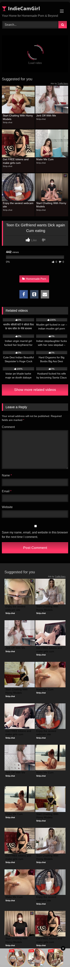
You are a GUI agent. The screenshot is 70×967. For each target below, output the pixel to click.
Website (7, 507)
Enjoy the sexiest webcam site (18, 205)
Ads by (59, 83)
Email (6, 491)
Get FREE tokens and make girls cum (16, 161)
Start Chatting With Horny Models (18, 117)
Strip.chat (7, 122)
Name (7, 475)
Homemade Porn (36, 278)
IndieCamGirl (23, 8)
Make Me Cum (45, 159)
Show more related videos (35, 390)
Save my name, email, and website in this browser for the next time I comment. (35, 534)
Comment (8, 427)
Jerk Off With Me (46, 115)
